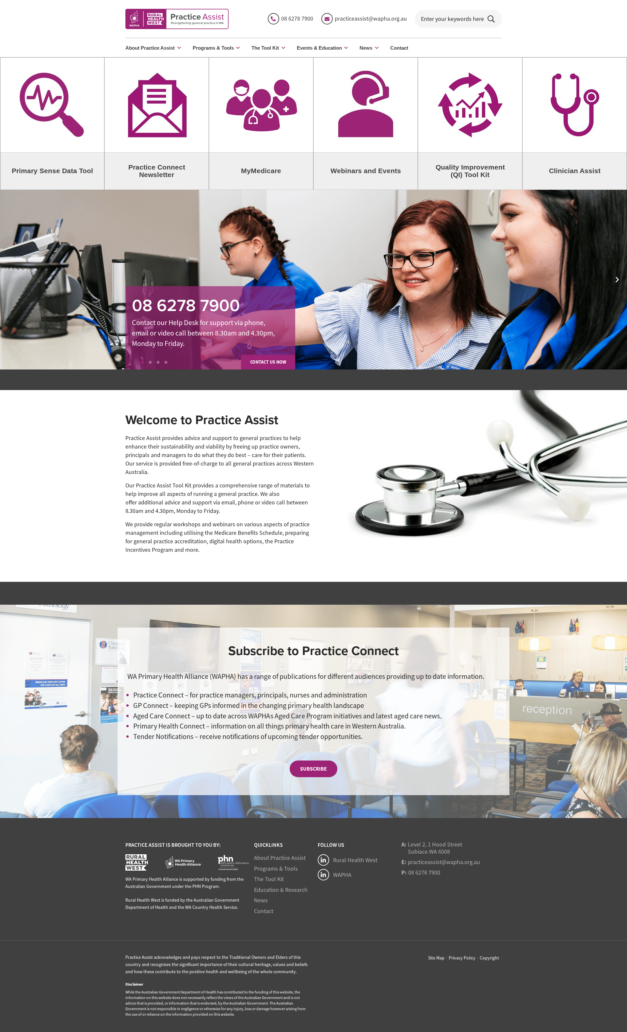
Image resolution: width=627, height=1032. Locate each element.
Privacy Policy (462, 958)
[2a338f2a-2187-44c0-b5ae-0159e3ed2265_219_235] (365, 105)
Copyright (489, 958)
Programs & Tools (276, 868)
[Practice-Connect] (156, 105)
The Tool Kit (269, 879)
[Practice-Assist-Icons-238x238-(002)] (261, 105)
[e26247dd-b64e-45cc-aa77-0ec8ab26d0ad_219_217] (574, 105)
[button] (179, 48)
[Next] (616, 280)
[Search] (491, 18)
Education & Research (281, 889)
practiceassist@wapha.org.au (444, 862)
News (261, 900)
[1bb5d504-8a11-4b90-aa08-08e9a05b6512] (52, 105)
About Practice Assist (280, 857)
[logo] (177, 19)
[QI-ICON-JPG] (470, 105)
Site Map (436, 958)
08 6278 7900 (424, 872)
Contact (263, 911)
